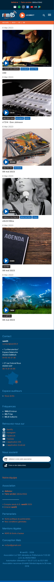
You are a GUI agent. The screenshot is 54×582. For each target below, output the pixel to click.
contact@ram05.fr (10, 344)
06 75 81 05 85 (8, 369)
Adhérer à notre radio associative (20, 459)
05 (19, 22)
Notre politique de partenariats (17, 519)
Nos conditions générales (15, 522)
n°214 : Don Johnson (12, 122)
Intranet (10, 507)
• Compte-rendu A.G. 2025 (17, 504)
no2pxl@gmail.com (13, 545)
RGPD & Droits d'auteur (14, 533)
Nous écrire (9, 396)
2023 (14, 22)
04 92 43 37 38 (9, 358)
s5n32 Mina (8, 221)
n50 (4, 73)
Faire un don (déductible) (17, 465)
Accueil (5, 22)
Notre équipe (9, 477)
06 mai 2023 (8, 172)
